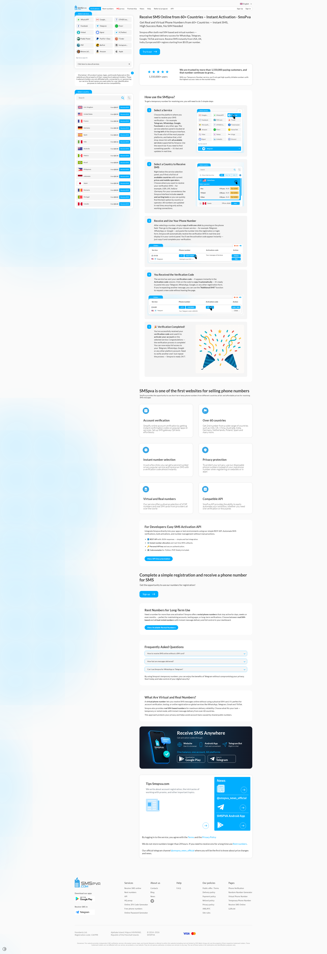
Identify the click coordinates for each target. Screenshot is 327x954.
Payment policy (209, 896)
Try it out (147, 51)
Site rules (206, 913)
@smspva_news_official (182, 850)
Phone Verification (236, 888)
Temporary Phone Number (240, 901)
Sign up (146, 594)
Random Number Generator (240, 892)
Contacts (154, 888)
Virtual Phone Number (238, 896)
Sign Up (240, 9)
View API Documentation (158, 558)
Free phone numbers (133, 909)
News (142, 9)
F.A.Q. (179, 888)
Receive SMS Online (237, 905)
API (172, 9)
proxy (120, 9)
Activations (95, 9)
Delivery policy (209, 892)
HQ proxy (128, 901)
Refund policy (208, 901)
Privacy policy (208, 905)
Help (149, 9)
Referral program (161, 9)
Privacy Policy (209, 837)
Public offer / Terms (211, 888)
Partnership (132, 9)
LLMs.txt (232, 909)
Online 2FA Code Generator (136, 905)
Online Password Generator (136, 913)
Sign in (248, 9)
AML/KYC (206, 909)
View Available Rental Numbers (161, 627)
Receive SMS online (132, 888)
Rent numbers (108, 9)
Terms (191, 837)
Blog (152, 892)
